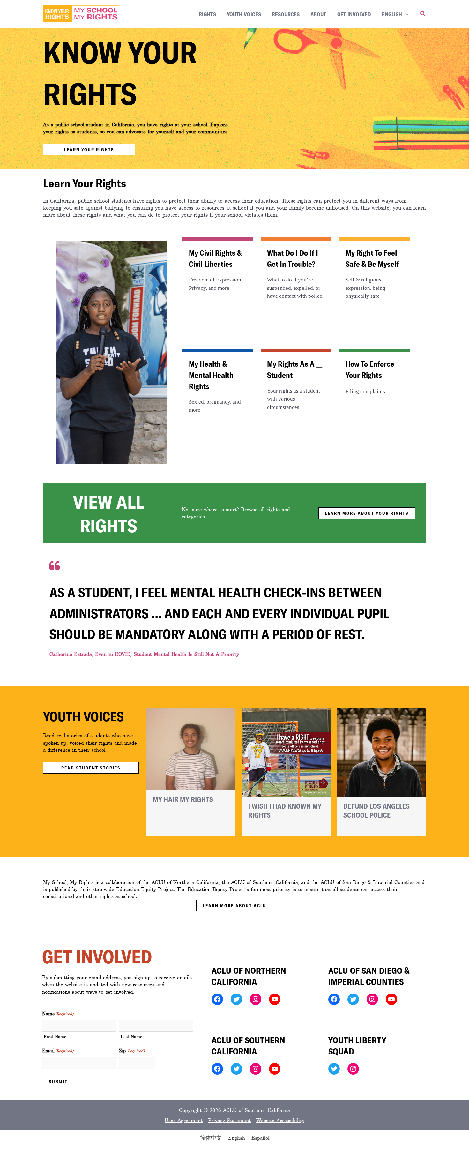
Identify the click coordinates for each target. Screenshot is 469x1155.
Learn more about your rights (367, 513)
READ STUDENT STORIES (91, 767)
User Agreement (184, 1120)
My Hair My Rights (183, 799)
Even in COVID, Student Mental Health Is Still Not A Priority (167, 654)
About (318, 14)
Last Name (131, 1036)
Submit (58, 1081)
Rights (207, 14)
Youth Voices (244, 14)
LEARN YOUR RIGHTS (89, 149)
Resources (286, 14)
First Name (55, 1036)
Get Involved (354, 14)
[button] (405, 14)
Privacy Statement (229, 1120)
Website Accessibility (280, 1120)
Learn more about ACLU (234, 905)
